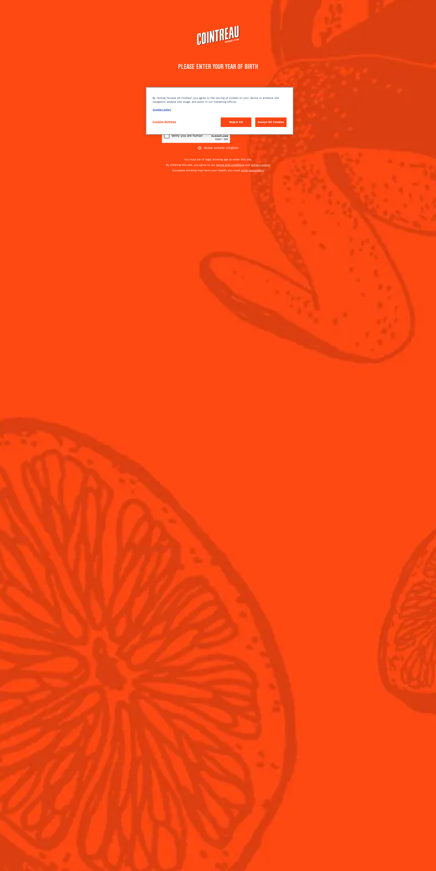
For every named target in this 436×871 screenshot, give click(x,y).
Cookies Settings (164, 121)
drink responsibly (252, 170)
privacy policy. (260, 165)
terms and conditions (230, 165)
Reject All (236, 122)
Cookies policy (162, 109)
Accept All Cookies (271, 122)
